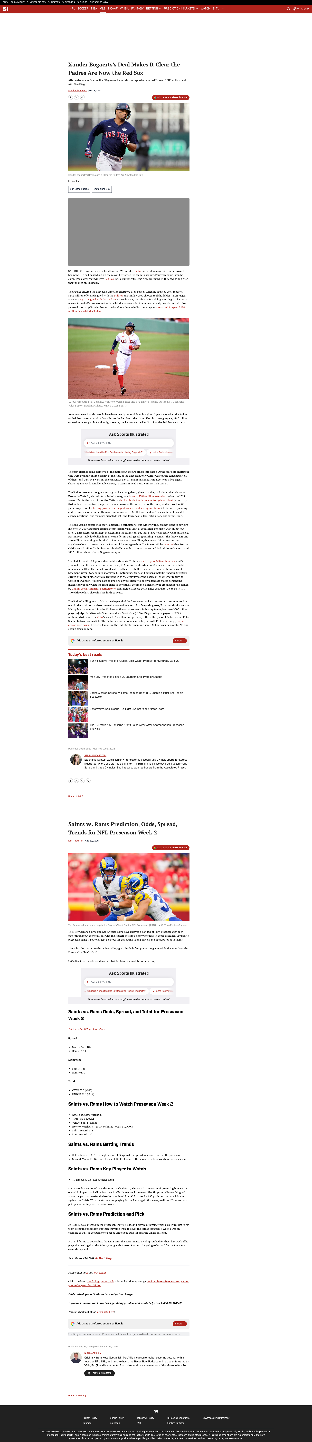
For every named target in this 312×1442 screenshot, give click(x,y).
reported (169, 544)
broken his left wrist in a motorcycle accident (146, 500)
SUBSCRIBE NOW (99, 2)
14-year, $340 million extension (147, 496)
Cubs (100, 617)
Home (71, 796)
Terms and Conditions (178, 1418)
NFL (72, 8)
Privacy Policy (90, 1418)
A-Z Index (115, 1423)
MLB (103, 8)
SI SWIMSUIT (18, 2)
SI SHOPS (82, 2)
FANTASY (137, 8)
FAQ (139, 1423)
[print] (88, 780)
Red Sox (109, 279)
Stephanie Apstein (77, 91)
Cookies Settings (175, 1423)
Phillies (118, 295)
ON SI (5, 2)
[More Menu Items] (223, 9)
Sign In (305, 9)
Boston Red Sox (102, 189)
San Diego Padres (79, 189)
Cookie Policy (117, 1418)
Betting (82, 1396)
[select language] (296, 8)
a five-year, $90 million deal (159, 561)
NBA (94, 8)
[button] (153, 9)
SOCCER (83, 8)
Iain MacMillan (75, 841)
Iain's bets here (105, 1312)
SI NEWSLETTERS (36, 2)
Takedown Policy (145, 1418)
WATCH (205, 8)
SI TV (216, 8)
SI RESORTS (68, 2)
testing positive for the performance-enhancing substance (127, 508)
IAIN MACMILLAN (93, 1353)
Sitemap (87, 1423)
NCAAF (113, 8)
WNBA (124, 8)
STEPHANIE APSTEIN (95, 755)
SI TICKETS (54, 2)
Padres (138, 271)
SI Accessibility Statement (216, 1418)
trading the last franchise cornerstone (94, 588)
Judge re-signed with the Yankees (97, 299)
